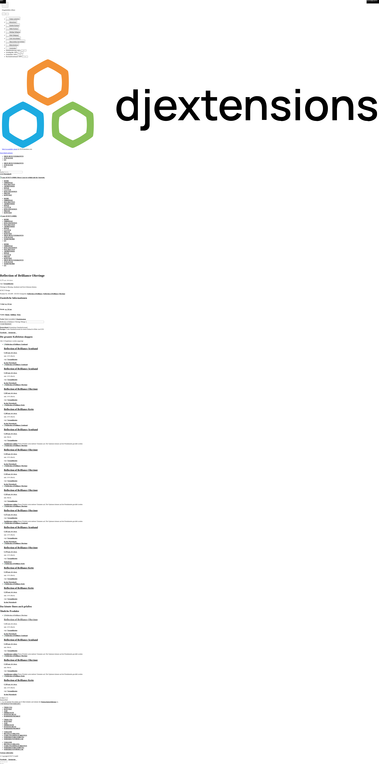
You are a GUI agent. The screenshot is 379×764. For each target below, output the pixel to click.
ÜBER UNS (8, 707)
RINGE (6, 188)
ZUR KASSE (8, 158)
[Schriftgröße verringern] (19, 52)
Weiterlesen (8, 562)
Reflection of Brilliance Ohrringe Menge (12, 322)
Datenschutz (4, 700)
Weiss (19, 315)
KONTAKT (8, 195)
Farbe (2, 319)
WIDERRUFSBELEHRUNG (14, 737)
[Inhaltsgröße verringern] (22, 50)
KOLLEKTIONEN (10, 191)
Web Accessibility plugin (9, 149)
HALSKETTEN (9, 184)
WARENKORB (9, 239)
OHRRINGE (8, 183)
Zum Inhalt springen (6, 153)
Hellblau (13, 315)
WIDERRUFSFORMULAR (13, 739)
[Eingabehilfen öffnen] (5, 5)
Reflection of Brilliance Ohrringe (54, 294)
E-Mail (2, 698)
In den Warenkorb (6, 324)
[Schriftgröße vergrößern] (22, 52)
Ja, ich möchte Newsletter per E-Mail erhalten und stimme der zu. (30, 702)
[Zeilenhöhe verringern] (18, 55)
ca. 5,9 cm (8, 304)
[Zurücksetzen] (3, 14)
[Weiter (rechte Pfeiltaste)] (3, 763)
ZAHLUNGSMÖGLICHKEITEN (15, 735)
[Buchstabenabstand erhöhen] (26, 57)
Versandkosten (8, 284)
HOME (6, 181)
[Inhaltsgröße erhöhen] (25, 50)
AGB (5, 711)
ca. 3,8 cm (8, 309)
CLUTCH (7, 190)
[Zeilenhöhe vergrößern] (21, 55)
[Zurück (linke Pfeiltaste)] (1, 763)
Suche (2, 172)
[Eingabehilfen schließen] (7, 14)
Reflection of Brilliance (35, 294)
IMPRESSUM (9, 713)
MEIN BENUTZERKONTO (13, 156)
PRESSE (7, 193)
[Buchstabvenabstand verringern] (23, 57)
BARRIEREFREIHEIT (12, 716)
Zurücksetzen (21, 319)
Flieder (7, 315)
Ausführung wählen (10, 444)
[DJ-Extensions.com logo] (189, 147)
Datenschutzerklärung (48, 702)
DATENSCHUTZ (10, 714)
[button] (189, 170)
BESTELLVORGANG (12, 733)
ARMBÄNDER (9, 186)
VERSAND (8, 732)
